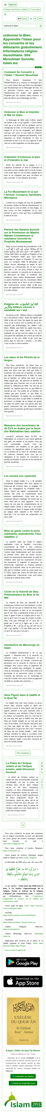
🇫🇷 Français (22, 18)
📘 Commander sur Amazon (23, 1076)
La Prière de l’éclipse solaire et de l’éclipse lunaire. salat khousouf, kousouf (20, 768)
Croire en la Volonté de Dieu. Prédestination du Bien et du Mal (21, 594)
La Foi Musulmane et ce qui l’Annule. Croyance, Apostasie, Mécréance (23, 194)
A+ (40, 18)
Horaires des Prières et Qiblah (16, 9)
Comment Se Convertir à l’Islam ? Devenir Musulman (21, 73)
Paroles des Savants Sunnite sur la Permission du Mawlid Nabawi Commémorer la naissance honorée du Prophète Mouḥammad (21, 235)
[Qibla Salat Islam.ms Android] (23, 970)
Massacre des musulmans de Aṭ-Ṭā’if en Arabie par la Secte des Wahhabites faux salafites (22, 428)
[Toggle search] (5, 14)
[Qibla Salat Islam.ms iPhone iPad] (23, 991)
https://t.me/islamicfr (11, 929)
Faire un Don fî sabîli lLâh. (15, 950)
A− (35, 18)
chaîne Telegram (30, 858)
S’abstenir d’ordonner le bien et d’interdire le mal (22, 158)
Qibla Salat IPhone (18, 946)
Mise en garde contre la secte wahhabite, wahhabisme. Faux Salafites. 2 (22, 533)
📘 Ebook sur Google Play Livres (23, 1083)
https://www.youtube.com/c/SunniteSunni (19, 915)
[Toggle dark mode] (31, 18)
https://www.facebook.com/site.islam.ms (19, 922)
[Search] (40, 26)
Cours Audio (35, 9)
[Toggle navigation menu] (5, 5)
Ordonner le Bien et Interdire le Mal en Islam (21, 113)
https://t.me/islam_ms (11, 851)
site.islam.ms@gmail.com (13, 844)
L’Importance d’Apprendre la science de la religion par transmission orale (23, 898)
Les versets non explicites (20, 475)
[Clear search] (36, 26)
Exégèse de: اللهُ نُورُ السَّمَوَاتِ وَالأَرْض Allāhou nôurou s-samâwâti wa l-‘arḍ (21, 307)
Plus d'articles (23, 753)
